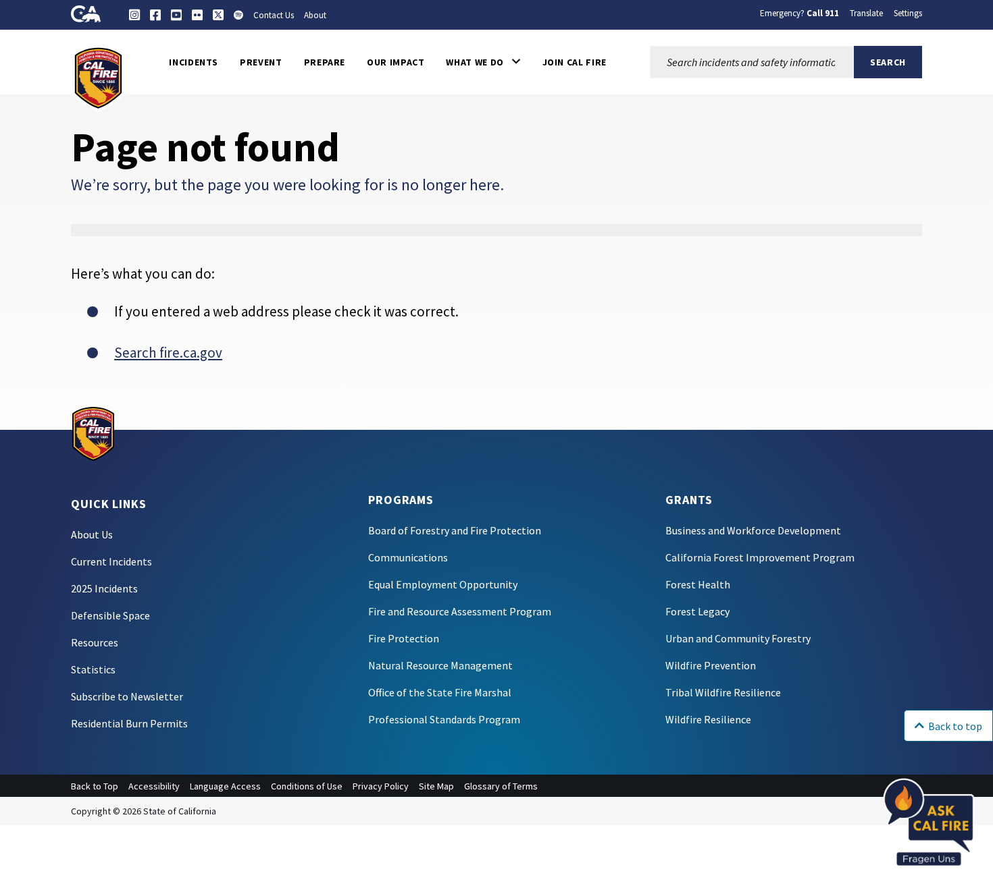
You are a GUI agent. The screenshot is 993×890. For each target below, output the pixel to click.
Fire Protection (403, 638)
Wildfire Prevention (710, 665)
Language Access (225, 786)
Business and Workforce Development (753, 530)
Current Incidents (111, 561)
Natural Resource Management (440, 665)
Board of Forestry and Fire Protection (454, 530)
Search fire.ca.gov (168, 352)
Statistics (93, 669)
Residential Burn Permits (129, 723)
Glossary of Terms (501, 786)
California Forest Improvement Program (760, 557)
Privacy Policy (381, 786)
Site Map (436, 786)
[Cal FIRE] (98, 77)
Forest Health (697, 584)
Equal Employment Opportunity (442, 584)
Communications (408, 557)
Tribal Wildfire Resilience (723, 692)
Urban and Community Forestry (738, 638)
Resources (94, 642)
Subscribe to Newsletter (127, 696)
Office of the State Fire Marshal (439, 692)
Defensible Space (110, 615)
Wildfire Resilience (708, 719)
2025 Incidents (104, 588)
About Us (92, 534)
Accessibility (154, 786)
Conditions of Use (306, 786)
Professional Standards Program (444, 719)
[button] (483, 62)
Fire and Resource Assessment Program (459, 611)
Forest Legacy (697, 611)
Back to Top (94, 786)
